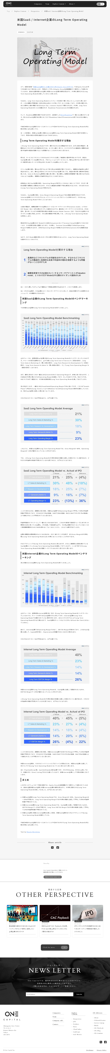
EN (102, 4)
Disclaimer (89, 1050)
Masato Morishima (33, 832)
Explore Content (20, 11)
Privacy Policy (101, 1050)
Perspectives (35, 11)
